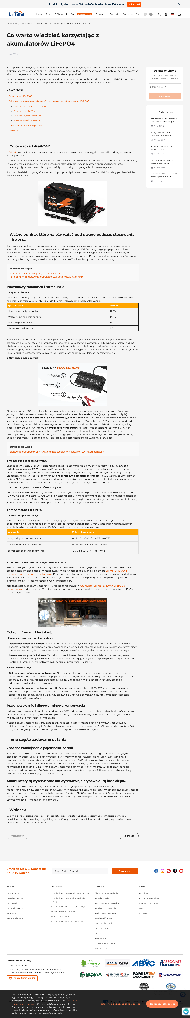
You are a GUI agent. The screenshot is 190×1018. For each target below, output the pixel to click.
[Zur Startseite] (22, 13)
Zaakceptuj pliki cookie (162, 1004)
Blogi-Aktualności (23, 23)
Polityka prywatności (24, 1004)
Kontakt (143, 913)
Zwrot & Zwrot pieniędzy (107, 903)
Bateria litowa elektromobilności (67, 921)
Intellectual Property (105, 943)
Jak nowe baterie (15, 918)
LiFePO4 (11, 152)
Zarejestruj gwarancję (105, 908)
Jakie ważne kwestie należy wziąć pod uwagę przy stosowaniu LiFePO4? (49, 101)
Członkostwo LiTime (149, 898)
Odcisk (98, 933)
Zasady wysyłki (102, 898)
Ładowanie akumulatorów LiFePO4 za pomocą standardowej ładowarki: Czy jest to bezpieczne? (57, 452)
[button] (179, 14)
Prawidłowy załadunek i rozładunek (31, 106)
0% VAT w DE (13, 893)
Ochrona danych (103, 928)
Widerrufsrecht (102, 948)
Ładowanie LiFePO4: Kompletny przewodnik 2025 (35, 273)
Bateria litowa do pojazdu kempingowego (71, 893)
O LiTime (143, 893)
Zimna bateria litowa (61, 916)
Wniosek (14, 130)
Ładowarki (12, 903)
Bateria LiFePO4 (15, 898)
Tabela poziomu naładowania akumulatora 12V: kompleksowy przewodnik (46, 277)
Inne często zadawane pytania (28, 120)
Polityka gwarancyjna (105, 913)
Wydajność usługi (103, 918)
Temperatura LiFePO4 (24, 111)
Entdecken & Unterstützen (138, 14)
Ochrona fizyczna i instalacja (27, 115)
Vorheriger (17, 835)
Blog (141, 908)
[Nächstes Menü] (151, 14)
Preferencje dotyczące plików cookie (120, 1004)
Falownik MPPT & (15, 908)
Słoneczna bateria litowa (63, 911)
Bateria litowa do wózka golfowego (68, 906)
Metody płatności (103, 923)
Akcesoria (11, 913)
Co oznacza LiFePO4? (20, 96)
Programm (101, 14)
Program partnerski (148, 903)
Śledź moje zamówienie (106, 893)
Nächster (128, 835)
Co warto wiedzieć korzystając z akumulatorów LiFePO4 (62, 23)
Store (48, 14)
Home (39, 14)
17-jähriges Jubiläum (65, 14)
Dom (9, 23)
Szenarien (115, 14)
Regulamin (100, 938)
